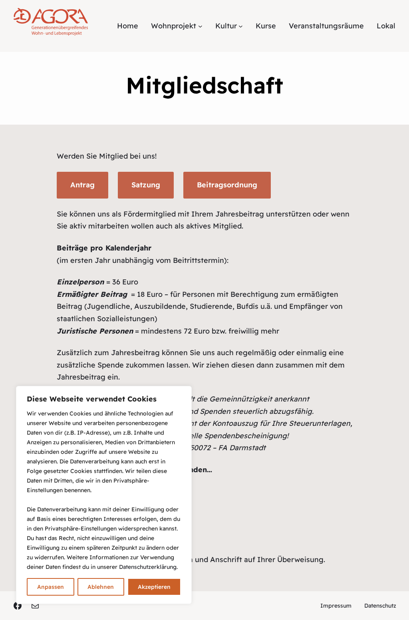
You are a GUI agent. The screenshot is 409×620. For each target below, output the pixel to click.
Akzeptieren (154, 586)
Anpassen (50, 586)
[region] (104, 495)
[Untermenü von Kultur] (240, 26)
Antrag (82, 184)
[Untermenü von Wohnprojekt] (200, 26)
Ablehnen (100, 586)
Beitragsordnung (227, 184)
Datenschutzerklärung (148, 566)
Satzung (145, 184)
